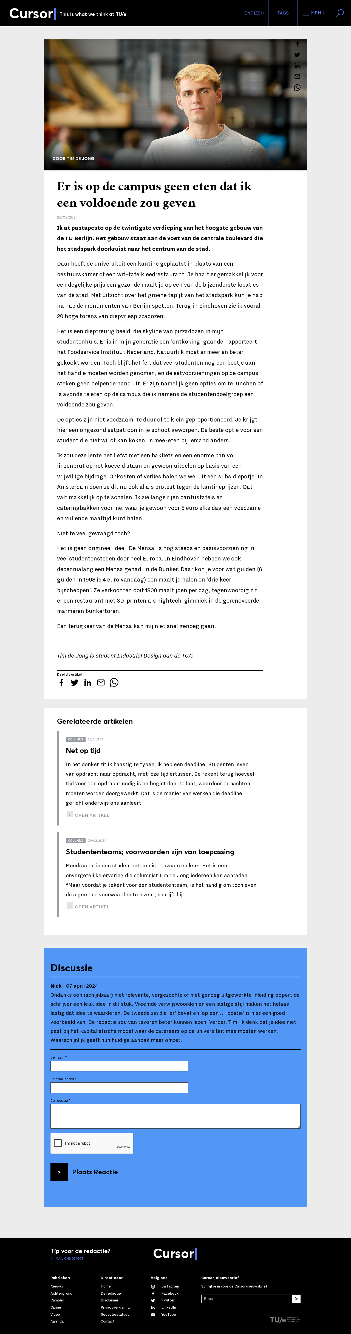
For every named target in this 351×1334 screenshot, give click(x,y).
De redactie (111, 1293)
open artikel (91, 815)
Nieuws (56, 1286)
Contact (108, 1321)
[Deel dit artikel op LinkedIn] (297, 65)
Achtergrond (61, 1293)
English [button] (254, 13)
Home (106, 1286)
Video (55, 1314)
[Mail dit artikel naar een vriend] (297, 76)
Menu (317, 13)
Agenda (57, 1321)
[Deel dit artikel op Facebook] (297, 43)
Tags (283, 13)
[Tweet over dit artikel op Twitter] (297, 54)
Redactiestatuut (115, 1314)
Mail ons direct (69, 1258)
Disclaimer (109, 1300)
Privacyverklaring (115, 1307)
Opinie (55, 1307)
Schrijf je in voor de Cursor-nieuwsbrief (234, 1286)
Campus (57, 1300)
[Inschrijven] (296, 1299)
